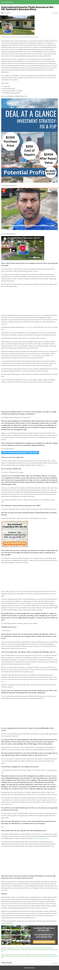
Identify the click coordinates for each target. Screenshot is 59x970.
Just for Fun (49, 948)
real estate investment (30, 956)
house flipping (34, 954)
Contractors (10, 948)
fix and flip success (21, 954)
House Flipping (33, 948)
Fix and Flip (17, 948)
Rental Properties (53, 949)
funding (29, 954)
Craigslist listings (28, 327)
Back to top (55, 963)
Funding (27, 948)
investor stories (43, 954)
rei (47, 956)
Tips (2, 951)
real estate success (41, 956)
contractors (7, 954)
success (51, 956)
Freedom (22, 948)
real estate (50, 954)
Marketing (3, 949)
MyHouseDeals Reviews (13, 949)
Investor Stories (42, 948)
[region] (29, 301)
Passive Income (23, 949)
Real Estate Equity (32, 949)
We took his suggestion (42, 838)
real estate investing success (17, 956)
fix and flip (13, 954)
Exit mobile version (29, 968)
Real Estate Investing (43, 949)
